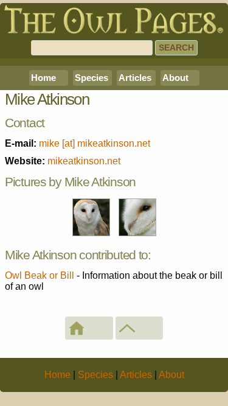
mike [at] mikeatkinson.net (94, 143)
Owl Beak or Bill (39, 275)
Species (91, 77)
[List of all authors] (140, 328)
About (175, 77)
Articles (135, 77)
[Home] (89, 328)
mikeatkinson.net (83, 161)
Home (43, 77)
